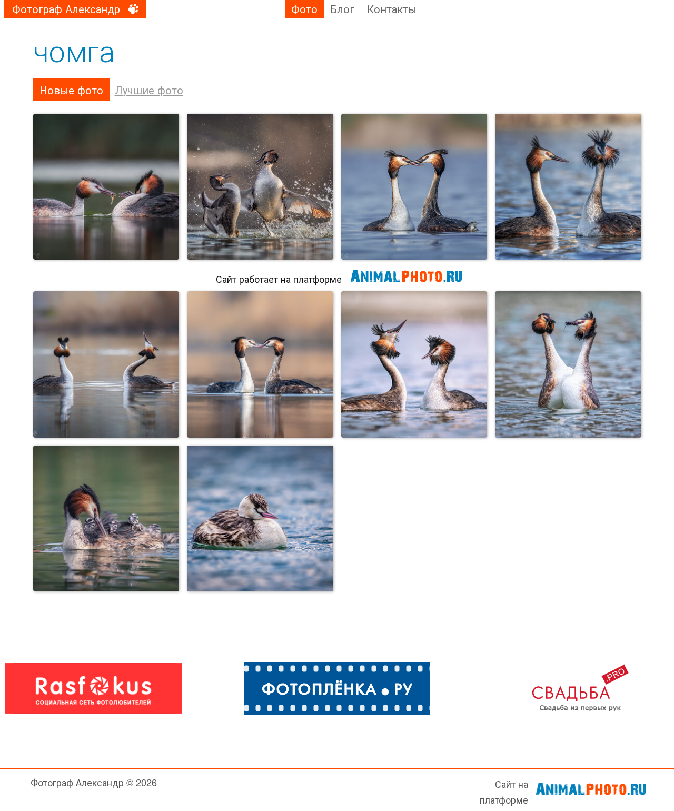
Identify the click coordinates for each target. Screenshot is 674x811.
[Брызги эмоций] (260, 187)
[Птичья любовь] (260, 364)
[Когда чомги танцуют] (106, 364)
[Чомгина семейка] (106, 519)
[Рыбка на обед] (106, 187)
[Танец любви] (568, 364)
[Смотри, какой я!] (414, 364)
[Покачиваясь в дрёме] (260, 519)
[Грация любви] (414, 187)
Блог (342, 8)
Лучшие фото (149, 89)
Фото (304, 8)
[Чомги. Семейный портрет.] (568, 187)
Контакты (392, 8)
